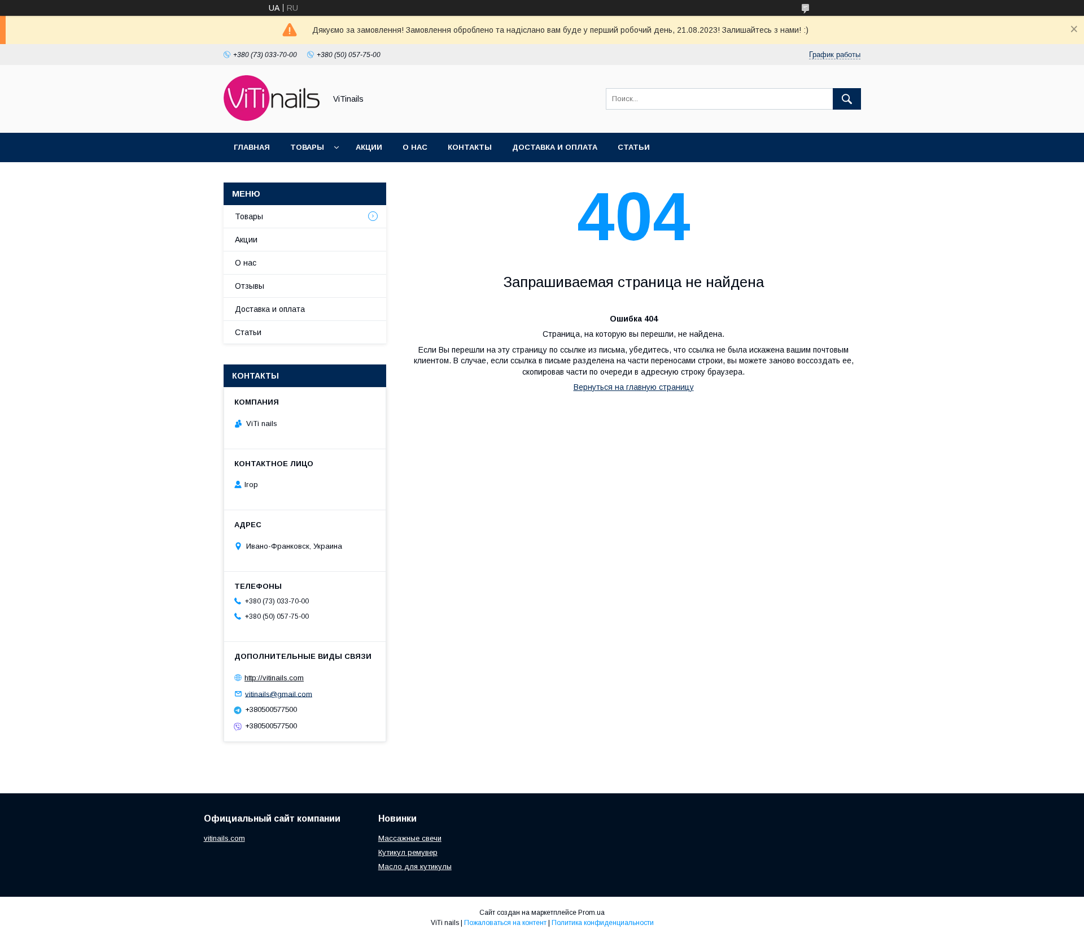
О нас (415, 147)
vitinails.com (224, 838)
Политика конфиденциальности (603, 923)
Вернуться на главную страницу (634, 387)
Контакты (470, 147)
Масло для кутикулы (415, 866)
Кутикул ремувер (408, 852)
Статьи (634, 147)
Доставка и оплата (554, 147)
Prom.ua (591, 913)
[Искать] (847, 99)
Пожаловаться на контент (505, 923)
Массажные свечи (410, 838)
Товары (307, 147)
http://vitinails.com (274, 678)
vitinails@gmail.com (278, 693)
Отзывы (249, 285)
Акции (369, 147)
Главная (252, 147)
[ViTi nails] (272, 118)
